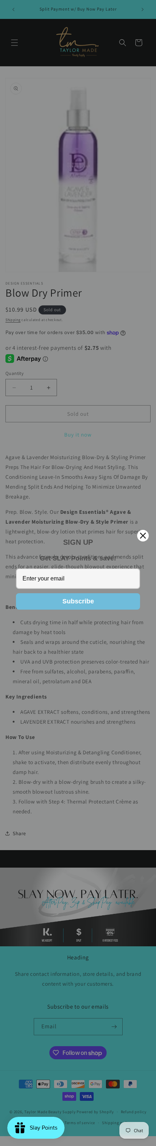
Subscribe (78, 601)
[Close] (143, 535)
